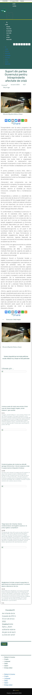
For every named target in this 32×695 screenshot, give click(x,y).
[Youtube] (27, 44)
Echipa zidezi (8, 668)
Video (6, 663)
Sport (7, 62)
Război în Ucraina (9, 657)
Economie (4, 85)
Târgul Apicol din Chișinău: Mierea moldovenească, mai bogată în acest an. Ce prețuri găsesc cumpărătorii (14, 525)
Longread (7, 661)
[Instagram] (22, 44)
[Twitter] (19, 44)
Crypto (6, 659)
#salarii (20, 114)
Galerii (6, 665)
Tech (6, 59)
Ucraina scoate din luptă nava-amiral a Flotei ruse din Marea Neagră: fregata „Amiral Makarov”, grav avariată (15, 408)
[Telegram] (17, 44)
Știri (11, 13)
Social (7, 51)
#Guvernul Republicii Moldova (10, 114)
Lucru (12, 15)
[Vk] (25, 362)
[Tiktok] (24, 44)
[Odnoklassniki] (29, 44)
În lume (6, 23)
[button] (10, 10)
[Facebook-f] (14, 44)
